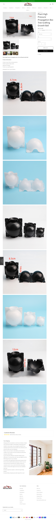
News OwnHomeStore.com (41, 500)
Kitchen (21, 494)
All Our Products (23, 503)
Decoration (22, 500)
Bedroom (21, 496)
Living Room (22, 490)
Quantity (39, 41)
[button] (4, 4)
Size (38, 36)
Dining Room (22, 492)
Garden (21, 501)
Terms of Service (39, 492)
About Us (38, 488)
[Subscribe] (21, 510)
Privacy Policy (39, 498)
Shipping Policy (39, 496)
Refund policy (39, 494)
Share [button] (40, 54)
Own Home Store (29, 519)
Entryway (21, 488)
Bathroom (21, 498)
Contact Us (39, 490)
